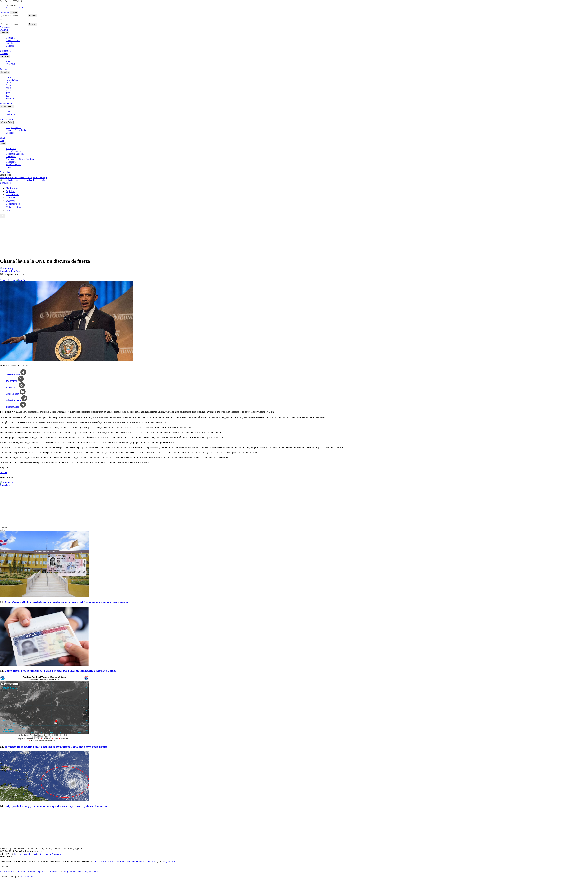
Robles (9, 167)
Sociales (10, 132)
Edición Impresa (13, 164)
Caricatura (11, 162)
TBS (8, 93)
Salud (2, 138)
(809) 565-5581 (169, 861)
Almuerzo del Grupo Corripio (20, 159)
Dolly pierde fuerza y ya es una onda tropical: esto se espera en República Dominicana (56, 806)
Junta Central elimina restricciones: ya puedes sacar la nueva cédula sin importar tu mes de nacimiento (66, 602)
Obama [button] (3, 472)
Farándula (10, 114)
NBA (8, 90)
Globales (4, 53)
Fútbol (9, 82)
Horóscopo (11, 148)
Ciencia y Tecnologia (16, 130)
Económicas (5, 51)
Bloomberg (5, 271)
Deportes (4, 69)
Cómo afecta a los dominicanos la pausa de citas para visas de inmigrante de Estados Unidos (60, 670)
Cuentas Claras (13, 40)
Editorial (10, 46)
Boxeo (9, 77)
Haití (8, 61)
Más (2, 140)
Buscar (32, 15)
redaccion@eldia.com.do (89, 871)
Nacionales (5, 27)
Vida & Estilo (6, 119)
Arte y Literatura (13, 127)
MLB (8, 88)
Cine (8, 111)
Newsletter (5, 172)
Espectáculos (6, 103)
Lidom (9, 85)
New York (11, 64)
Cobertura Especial (15, 154)
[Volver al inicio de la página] (2, 216)
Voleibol (10, 98)
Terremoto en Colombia (15, 8)
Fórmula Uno (12, 80)
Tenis (8, 96)
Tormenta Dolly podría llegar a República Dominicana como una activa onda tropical (56, 746)
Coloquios (11, 156)
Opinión (4, 29)
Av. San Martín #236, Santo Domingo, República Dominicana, (29, 871)
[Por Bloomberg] (6, 268)
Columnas (10, 38)
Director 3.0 (11, 43)
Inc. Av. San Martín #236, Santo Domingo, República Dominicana (126, 861)
